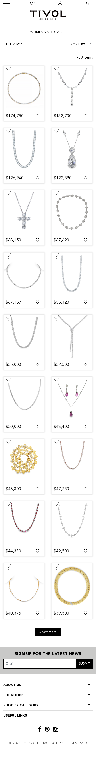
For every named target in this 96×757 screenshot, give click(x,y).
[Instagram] (55, 729)
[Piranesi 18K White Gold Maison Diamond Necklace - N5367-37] (72, 212)
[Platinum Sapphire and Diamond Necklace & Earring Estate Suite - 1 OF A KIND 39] (72, 399)
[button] (88, 3)
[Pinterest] (47, 729)
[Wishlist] (32, 3)
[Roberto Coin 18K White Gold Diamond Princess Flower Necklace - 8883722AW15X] (72, 523)
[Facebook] (40, 729)
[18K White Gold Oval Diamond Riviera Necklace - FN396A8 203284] (72, 275)
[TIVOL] (48, 14)
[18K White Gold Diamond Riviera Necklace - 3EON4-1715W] (24, 275)
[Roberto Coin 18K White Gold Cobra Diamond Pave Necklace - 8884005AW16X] (24, 337)
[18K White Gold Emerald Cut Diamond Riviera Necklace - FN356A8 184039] (24, 150)
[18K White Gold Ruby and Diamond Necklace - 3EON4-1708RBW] (24, 523)
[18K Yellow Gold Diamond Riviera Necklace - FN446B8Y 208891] (24, 88)
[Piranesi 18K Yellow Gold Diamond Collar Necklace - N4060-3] (24, 461)
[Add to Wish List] (37, 116)
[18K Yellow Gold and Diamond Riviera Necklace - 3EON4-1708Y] (24, 585)
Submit (84, 663)
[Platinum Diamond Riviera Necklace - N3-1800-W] (24, 399)
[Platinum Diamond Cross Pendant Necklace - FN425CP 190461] (24, 212)
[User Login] (60, 3)
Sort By (78, 44)
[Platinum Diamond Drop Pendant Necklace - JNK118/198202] (72, 150)
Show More (48, 632)
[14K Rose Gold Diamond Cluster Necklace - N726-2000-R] (72, 461)
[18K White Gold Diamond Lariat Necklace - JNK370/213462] (72, 88)
